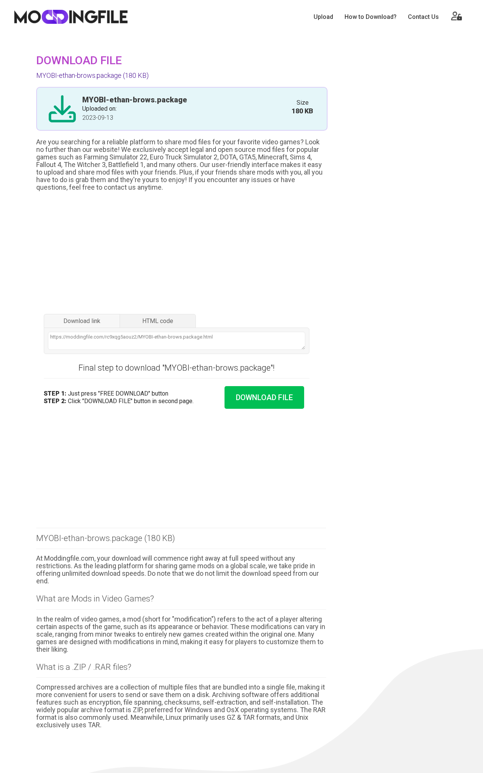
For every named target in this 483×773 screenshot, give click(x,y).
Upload (323, 16)
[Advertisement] (181, 253)
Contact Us (423, 16)
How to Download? (371, 16)
